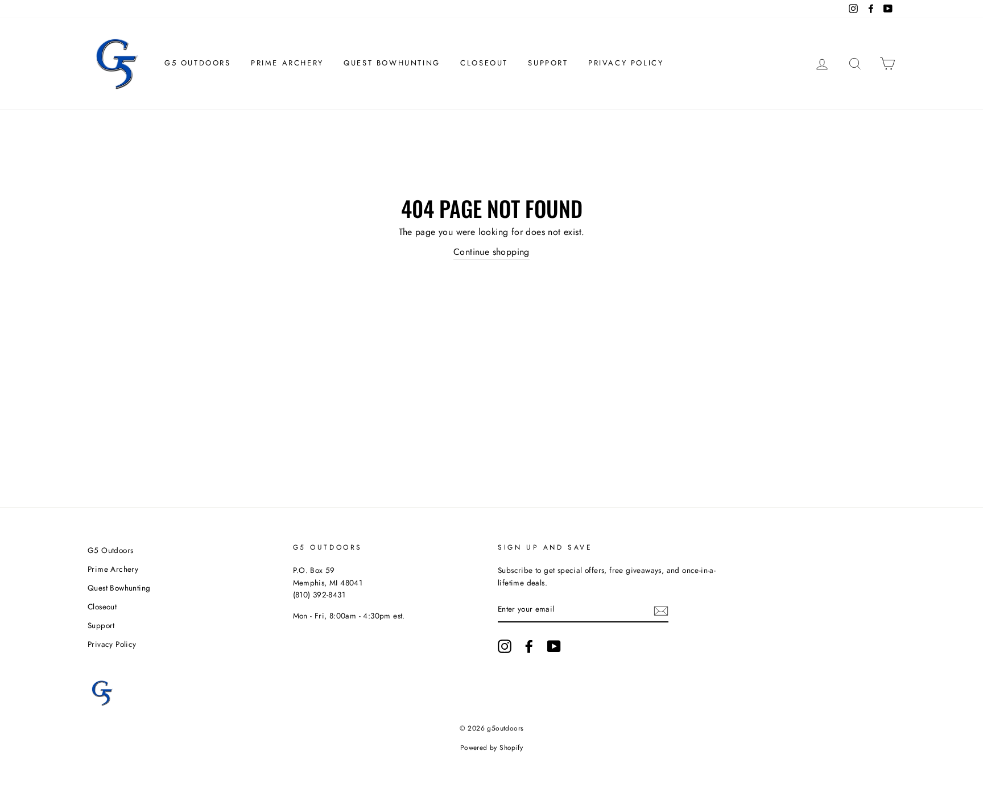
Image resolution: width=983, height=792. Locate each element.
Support (548, 62)
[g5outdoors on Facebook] (529, 646)
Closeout (484, 62)
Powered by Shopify (491, 747)
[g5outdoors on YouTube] (554, 646)
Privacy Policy (625, 62)
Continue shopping (491, 251)
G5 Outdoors (197, 62)
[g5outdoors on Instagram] (504, 646)
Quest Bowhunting (392, 62)
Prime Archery (287, 62)
